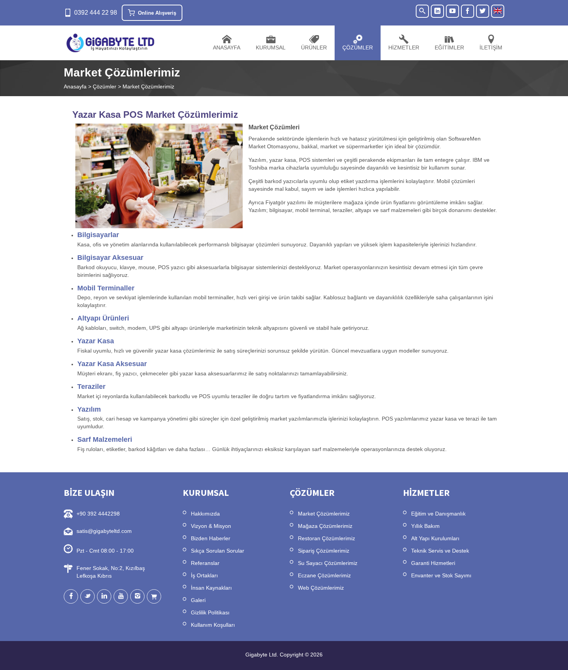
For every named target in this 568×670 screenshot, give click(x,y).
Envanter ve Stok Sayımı (441, 575)
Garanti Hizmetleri (433, 563)
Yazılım (89, 409)
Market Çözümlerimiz (324, 514)
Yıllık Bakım (425, 526)
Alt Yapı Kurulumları (435, 538)
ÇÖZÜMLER (357, 47)
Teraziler (91, 386)
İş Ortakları (204, 575)
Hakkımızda (205, 514)
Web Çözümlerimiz (321, 588)
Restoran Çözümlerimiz (326, 538)
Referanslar (205, 563)
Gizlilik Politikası (210, 612)
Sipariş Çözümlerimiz (323, 551)
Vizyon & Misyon (211, 526)
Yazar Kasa (95, 341)
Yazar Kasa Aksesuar (112, 364)
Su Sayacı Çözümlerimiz (327, 563)
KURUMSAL (271, 47)
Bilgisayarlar (98, 235)
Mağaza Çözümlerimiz (325, 526)
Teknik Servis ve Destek (440, 551)
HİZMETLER (403, 47)
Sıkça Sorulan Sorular (217, 551)
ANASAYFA (226, 47)
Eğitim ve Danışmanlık (438, 514)
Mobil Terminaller (105, 288)
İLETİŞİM (491, 47)
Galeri (198, 600)
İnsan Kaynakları (211, 588)
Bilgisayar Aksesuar (110, 257)
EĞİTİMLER (449, 47)
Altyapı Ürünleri (103, 318)
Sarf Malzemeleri (104, 439)
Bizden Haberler (210, 538)
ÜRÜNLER (314, 47)
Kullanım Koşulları (213, 625)
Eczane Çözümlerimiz (324, 575)
